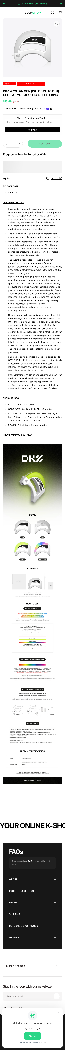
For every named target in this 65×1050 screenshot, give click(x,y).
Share (10, 178)
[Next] (60, 3)
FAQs (30, 861)
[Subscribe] (57, 996)
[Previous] (4, 3)
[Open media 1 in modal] (57, 24)
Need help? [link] (56, 178)
